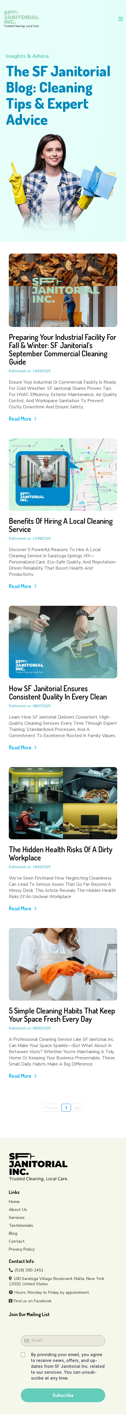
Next (77, 1107)
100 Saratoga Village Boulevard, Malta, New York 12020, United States (56, 1281)
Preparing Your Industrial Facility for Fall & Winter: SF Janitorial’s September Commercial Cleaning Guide (62, 349)
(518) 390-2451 (28, 1270)
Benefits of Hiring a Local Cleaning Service (61, 525)
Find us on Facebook (33, 1301)
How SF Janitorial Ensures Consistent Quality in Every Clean (58, 692)
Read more (20, 418)
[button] (120, 19)
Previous (51, 1107)
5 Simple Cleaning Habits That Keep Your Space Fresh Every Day (62, 1015)
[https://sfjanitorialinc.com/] (21, 18)
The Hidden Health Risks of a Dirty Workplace (61, 853)
